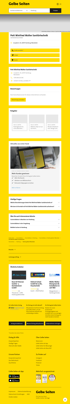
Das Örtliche (12, 363)
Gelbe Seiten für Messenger (44, 346)
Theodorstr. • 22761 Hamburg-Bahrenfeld (18, 288)
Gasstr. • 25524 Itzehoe (37, 286)
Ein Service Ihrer (43, 397)
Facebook (39, 360)
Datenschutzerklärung (24, 391)
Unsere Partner (14, 354)
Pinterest (38, 363)
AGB (28, 394)
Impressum (12, 391)
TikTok (38, 365)
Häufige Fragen (13, 343)
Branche (11, 249)
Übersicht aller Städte (15, 346)
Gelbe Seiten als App (42, 343)
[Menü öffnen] (60, 4)
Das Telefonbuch (13, 360)
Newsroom (39, 341)
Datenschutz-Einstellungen (17, 394)
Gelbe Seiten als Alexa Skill (43, 348)
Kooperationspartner (15, 358)
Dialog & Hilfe (14, 337)
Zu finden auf (41, 354)
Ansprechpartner (14, 341)
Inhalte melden (13, 397)
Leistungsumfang (14, 257)
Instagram (39, 358)
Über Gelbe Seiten (42, 337)
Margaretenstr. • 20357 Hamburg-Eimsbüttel (56, 287)
